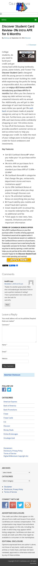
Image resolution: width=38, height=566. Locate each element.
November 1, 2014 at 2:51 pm (14, 284)
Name (4, 345)
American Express (10, 402)
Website (4, 358)
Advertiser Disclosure (12, 375)
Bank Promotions (10, 410)
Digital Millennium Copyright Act (16, 456)
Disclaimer (8, 487)
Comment (6, 325)
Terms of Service (10, 453)
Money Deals (8, 430)
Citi (5, 422)
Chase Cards (8, 418)
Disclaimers (8, 448)
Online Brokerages (11, 434)
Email (4, 352)
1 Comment (32, 45)
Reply (7, 305)
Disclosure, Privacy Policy (13, 451)
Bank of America (10, 406)
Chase (6, 414)
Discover (28, 38)
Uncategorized (9, 438)
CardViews (19, 6)
